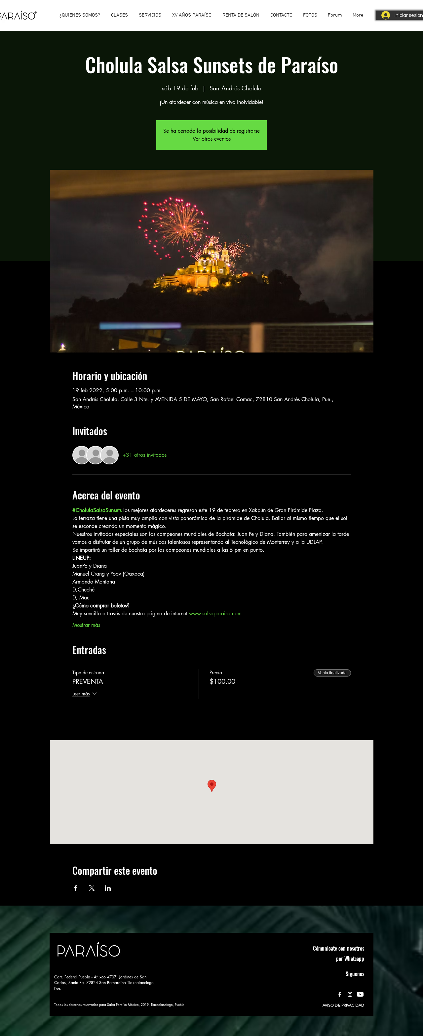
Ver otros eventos (212, 138)
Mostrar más (86, 625)
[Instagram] (350, 994)
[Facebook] (340, 994)
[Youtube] (360, 994)
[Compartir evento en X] (92, 888)
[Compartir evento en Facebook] (75, 888)
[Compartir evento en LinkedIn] (108, 888)
